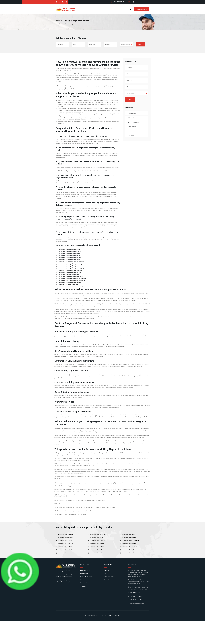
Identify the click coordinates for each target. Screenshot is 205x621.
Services (113, 9)
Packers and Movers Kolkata (129, 553)
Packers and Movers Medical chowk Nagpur (71, 286)
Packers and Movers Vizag (64, 540)
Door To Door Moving (133, 122)
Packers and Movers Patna (96, 537)
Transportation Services (134, 131)
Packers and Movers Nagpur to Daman (69, 282)
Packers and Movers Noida (64, 547)
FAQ (105, 574)
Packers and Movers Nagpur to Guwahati (70, 263)
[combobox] (126, 44)
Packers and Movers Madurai (65, 543)
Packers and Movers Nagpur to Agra (69, 253)
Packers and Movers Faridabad (129, 547)
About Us (104, 9)
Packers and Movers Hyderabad (98, 553)
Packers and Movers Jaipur (128, 534)
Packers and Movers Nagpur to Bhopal (69, 257)
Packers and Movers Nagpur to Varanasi (70, 271)
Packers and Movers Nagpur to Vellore (70, 273)
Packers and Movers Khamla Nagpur (69, 284)
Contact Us (122, 9)
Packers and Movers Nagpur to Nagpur (69, 249)
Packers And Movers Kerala (64, 537)
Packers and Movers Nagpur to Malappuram (71, 267)
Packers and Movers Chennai (97, 550)
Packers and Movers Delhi (128, 543)
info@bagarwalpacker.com (139, 2)
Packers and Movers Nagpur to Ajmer (69, 255)
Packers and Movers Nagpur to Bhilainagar (71, 261)
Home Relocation (132, 113)
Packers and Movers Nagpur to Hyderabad (71, 269)
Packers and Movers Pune (96, 543)
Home (96, 9)
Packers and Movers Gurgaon (129, 550)
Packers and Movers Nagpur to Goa (68, 274)
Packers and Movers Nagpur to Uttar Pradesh (72, 278)
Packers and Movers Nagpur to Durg (69, 259)
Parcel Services (132, 126)
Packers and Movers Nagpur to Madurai (70, 265)
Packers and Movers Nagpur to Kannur (69, 251)
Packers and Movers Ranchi (64, 550)
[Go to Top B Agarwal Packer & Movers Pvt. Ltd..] (56, 24)
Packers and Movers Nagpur (65, 534)
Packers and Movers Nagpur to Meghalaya (71, 276)
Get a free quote (142, 9)
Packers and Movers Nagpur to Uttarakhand (71, 280)
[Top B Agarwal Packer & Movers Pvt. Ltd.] (65, 9)
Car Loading (131, 135)
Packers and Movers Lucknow (65, 553)
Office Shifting (131, 118)
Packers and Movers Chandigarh (130, 540)
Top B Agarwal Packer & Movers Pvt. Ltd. (108, 616)
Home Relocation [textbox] (125, 44)
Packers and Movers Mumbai (97, 540)
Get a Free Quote (109, 577)
